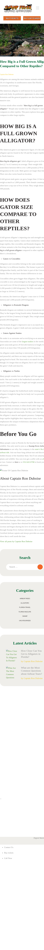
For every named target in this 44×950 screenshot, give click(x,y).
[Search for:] (24, 567)
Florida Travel (24, 607)
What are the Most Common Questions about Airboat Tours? (32, 670)
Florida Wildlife (25, 612)
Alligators (25, 603)
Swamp (24, 616)
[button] (37, 8)
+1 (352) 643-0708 (6, 829)
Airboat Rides (25, 598)
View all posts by (16, 541)
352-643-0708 (28, 462)
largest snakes (27, 342)
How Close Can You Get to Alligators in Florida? (31, 653)
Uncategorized (25, 620)
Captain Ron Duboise (7, 74)
